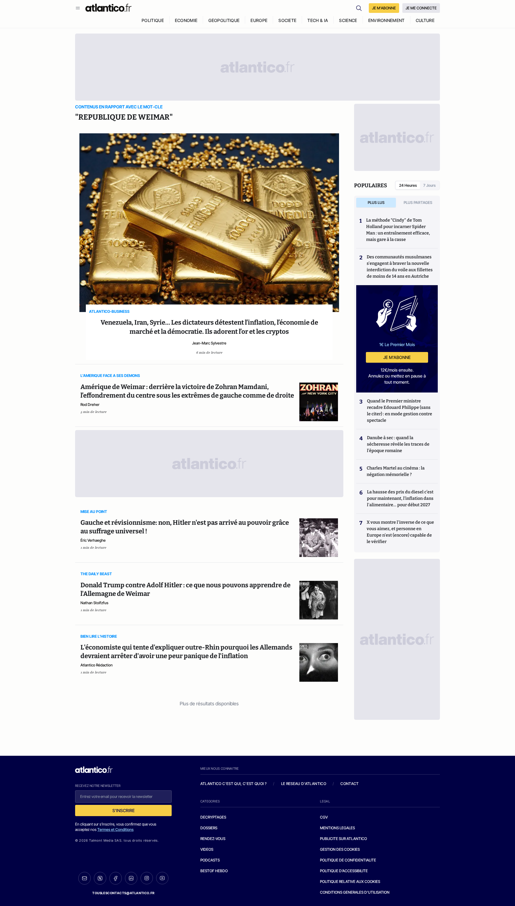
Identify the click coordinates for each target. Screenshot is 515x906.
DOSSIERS (208, 828)
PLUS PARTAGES (418, 202)
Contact (349, 783)
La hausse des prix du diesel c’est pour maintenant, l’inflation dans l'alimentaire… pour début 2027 (400, 498)
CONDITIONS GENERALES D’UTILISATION (354, 892)
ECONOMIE (186, 20)
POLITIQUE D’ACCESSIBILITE (344, 870)
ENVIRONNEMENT (386, 20)
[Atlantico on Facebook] (115, 878)
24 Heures (408, 185)
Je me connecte (421, 8)
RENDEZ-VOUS (212, 838)
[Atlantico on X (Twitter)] (100, 878)
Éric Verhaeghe (93, 540)
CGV (324, 817)
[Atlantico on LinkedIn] (131, 878)
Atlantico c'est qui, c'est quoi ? (233, 783)
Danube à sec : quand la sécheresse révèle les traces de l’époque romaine (398, 444)
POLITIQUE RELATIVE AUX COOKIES (350, 881)
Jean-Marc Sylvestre (209, 343)
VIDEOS (206, 849)
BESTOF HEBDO (214, 870)
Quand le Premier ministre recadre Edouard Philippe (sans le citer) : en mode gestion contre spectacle (399, 410)
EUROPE (259, 20)
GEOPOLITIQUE (224, 20)
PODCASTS (210, 860)
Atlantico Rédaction (96, 665)
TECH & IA (317, 20)
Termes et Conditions (115, 829)
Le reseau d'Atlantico (303, 783)
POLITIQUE (153, 20)
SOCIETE (287, 20)
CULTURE (425, 20)
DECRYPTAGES (213, 817)
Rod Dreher (90, 404)
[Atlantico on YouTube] (162, 878)
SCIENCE (348, 20)
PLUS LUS (376, 202)
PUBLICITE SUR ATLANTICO (343, 838)
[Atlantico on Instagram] (147, 878)
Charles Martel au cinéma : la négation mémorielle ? (396, 471)
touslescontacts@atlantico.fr (123, 893)
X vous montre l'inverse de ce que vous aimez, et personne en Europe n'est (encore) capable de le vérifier (400, 532)
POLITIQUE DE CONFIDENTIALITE (348, 860)
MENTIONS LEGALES (337, 828)
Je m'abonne (397, 357)
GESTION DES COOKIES (340, 849)
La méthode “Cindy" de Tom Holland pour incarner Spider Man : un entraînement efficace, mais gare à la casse (398, 230)
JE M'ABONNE (384, 8)
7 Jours (429, 185)
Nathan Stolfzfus (94, 602)
